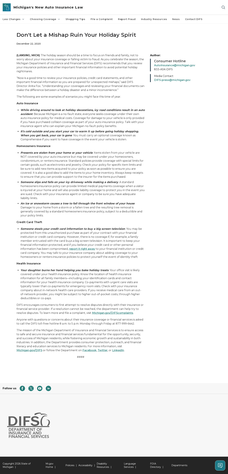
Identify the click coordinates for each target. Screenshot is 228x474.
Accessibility (85, 465)
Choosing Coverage (43, 19)
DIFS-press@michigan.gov (172, 80)
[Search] (223, 7)
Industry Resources (154, 19)
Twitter (102, 350)
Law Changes (12, 19)
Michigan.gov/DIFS (29, 350)
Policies (69, 465)
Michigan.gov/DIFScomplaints (112, 312)
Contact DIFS (193, 19)
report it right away (82, 248)
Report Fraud (127, 19)
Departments (179, 465)
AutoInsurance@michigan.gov (174, 65)
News (176, 19)
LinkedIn (118, 350)
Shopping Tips (75, 19)
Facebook (89, 350)
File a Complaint (102, 19)
